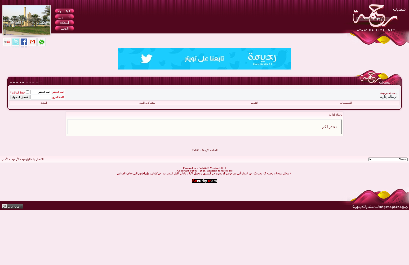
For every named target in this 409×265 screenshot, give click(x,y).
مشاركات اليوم (147, 103)
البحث (43, 103)
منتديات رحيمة (388, 93)
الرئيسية (26, 159)
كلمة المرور (58, 97)
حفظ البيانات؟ (17, 92)
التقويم (254, 103)
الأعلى (4, 159)
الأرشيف (15, 159)
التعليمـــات (346, 103)
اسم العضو (58, 92)
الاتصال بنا (38, 159)
